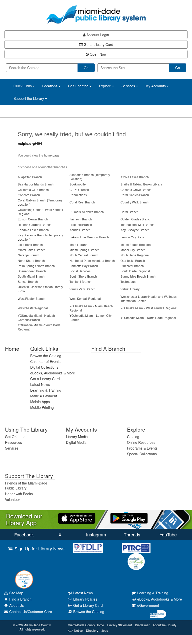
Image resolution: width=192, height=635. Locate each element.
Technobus (128, 282)
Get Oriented (15, 436)
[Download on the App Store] (77, 517)
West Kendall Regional (85, 299)
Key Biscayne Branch (135, 230)
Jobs (105, 630)
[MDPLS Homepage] (96, 14)
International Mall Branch (137, 225)
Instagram (96, 534)
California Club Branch (33, 190)
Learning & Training (45, 390)
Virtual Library (130, 289)
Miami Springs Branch (85, 250)
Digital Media (76, 442)
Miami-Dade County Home (86, 625)
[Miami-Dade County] (96, 604)
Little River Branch (30, 245)
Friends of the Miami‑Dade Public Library (26, 485)
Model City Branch (133, 250)
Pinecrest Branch (132, 266)
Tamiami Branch (81, 282)
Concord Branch (29, 195)
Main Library (78, 245)
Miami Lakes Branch (32, 250)
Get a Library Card (98, 44)
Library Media (77, 436)
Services (11, 448)
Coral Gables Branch (134, 195)
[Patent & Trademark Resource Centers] (136, 548)
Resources (13, 442)
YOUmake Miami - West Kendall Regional (148, 308)
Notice (75, 630)
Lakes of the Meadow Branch (89, 237)
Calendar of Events (45, 361)
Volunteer (12, 499)
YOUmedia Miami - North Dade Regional (148, 318)
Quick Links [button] (23, 85)
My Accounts (81, 429)
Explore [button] (105, 85)
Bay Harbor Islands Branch (36, 184)
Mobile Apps (40, 401)
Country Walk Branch (134, 202)
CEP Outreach (79, 190)
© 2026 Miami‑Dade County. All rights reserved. (32, 624)
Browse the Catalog (45, 355)
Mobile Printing (42, 407)
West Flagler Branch (31, 299)
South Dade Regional (135, 271)
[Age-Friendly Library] (24, 579)
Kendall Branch (80, 230)
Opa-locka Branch (132, 261)
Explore (136, 429)
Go (86, 67)
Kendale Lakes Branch (33, 230)
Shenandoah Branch (32, 271)
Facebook (24, 534)
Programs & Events (142, 448)
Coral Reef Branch (82, 202)
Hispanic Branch (81, 225)
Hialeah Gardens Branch (35, 225)
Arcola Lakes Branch (134, 177)
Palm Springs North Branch (36, 266)
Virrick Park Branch (83, 289)
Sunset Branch (28, 282)
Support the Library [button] (29, 98)
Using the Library (26, 429)
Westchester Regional (33, 308)
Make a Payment (43, 395)
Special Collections (142, 453)
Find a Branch (108, 348)
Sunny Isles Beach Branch (138, 276)
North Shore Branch (31, 261)
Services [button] (129, 85)
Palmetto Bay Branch (84, 266)
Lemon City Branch (133, 237)
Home (12, 348)
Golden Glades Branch (136, 219)
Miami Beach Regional (136, 245)
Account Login (97, 34)
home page (52, 155)
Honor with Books (19, 493)
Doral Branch (129, 212)
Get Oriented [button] (79, 85)
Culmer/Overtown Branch (87, 212)
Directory (92, 630)
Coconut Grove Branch (136, 190)
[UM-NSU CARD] (136, 561)
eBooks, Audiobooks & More (52, 372)
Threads (132, 534)
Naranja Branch (28, 255)
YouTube (168, 534)
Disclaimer (142, 625)
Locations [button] (50, 85)
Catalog (133, 436)
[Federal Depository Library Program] (88, 548)
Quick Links (44, 348)
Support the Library (29, 475)
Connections (78, 195)
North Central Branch (84, 255)
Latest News (40, 384)
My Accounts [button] (156, 85)
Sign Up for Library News (36, 548)
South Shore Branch (83, 276)
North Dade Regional (135, 255)
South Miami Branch (31, 276)
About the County (164, 625)
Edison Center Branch (33, 219)
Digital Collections (44, 367)
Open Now (97, 54)
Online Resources (141, 442)
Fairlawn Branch (81, 219)
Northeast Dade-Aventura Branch (92, 261)
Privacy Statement (119, 625)
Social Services (80, 271)
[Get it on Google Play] (129, 517)
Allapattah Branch (30, 177)
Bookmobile (78, 184)
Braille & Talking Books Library (141, 184)
